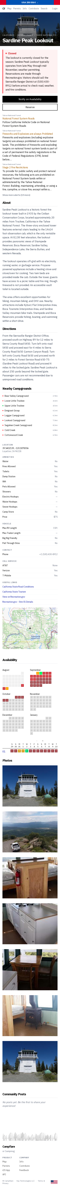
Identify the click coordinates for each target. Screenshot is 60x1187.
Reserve (30, 107)
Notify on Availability (30, 99)
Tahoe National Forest (11, 115)
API (4, 1174)
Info (25, 8)
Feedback (24, 1170)
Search (44, 8)
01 (4, 751)
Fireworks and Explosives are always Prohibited (27, 133)
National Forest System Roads (18, 118)
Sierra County (25, 35)
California (8, 35)
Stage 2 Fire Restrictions (15, 167)
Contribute (34, 8)
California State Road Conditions (18, 586)
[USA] (54, 1182)
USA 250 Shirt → (30, 2)
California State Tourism (14, 591)
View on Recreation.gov (13, 596)
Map (9, 8)
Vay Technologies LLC (25, 1181)
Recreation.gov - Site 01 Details (17, 601)
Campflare (8, 1146)
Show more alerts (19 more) (16, 195)
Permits (17, 8)
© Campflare (7, 1181)
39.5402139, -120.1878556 (15, 448)
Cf (3, 8)
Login (55, 8)
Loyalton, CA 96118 (11, 451)
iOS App (6, 1170)
